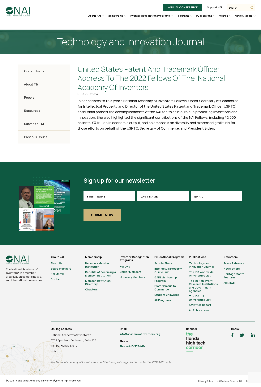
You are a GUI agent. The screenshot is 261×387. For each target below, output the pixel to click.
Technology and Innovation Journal (201, 264)
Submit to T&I (34, 124)
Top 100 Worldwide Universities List (201, 273)
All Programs (162, 300)
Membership (115, 15)
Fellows (125, 266)
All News (229, 283)
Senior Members (130, 272)
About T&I (31, 84)
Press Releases (234, 263)
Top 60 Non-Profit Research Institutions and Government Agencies (203, 286)
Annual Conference (183, 7)
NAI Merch (57, 274)
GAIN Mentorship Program (165, 279)
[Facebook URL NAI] (232, 335)
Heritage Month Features (234, 275)
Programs (183, 15)
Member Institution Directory (98, 282)
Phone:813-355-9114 (132, 346)
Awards (223, 15)
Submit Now (102, 215)
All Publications (199, 310)
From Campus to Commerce (165, 287)
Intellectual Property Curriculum (168, 270)
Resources (32, 111)
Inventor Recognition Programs (150, 15)
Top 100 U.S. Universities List (200, 298)
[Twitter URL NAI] (242, 335)
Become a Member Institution (97, 264)
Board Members (61, 268)
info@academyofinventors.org (139, 334)
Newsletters (232, 268)
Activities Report (200, 305)
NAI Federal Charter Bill (229, 381)
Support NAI (214, 7)
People (29, 97)
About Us (56, 263)
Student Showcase (166, 295)
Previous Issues (35, 137)
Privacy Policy (205, 381)
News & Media (243, 15)
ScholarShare (163, 263)
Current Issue (34, 71)
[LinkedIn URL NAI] (253, 335)
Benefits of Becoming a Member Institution (100, 273)
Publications (204, 15)
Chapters (91, 289)
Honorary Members (132, 277)
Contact (56, 279)
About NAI (94, 15)
